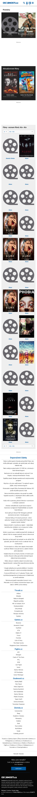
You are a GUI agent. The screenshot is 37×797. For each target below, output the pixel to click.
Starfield (18, 628)
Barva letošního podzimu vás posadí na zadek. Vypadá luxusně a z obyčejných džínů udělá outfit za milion (18, 495)
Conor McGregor (18, 675)
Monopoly (18, 718)
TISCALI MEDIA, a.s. (18, 792)
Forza (18, 635)
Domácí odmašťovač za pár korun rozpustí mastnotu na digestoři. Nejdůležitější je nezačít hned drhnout (18, 508)
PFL (18, 660)
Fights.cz (18, 649)
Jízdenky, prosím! (18, 733)
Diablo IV (18, 633)
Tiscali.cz (18, 590)
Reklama (3, 790)
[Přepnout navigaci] (27, 3)
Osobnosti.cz (18, 678)
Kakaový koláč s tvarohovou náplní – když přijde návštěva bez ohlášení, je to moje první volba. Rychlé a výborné (18, 527)
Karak (18, 731)
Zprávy (10, 738)
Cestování (25, 738)
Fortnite (18, 638)
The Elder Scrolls (18, 643)
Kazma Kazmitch (18, 689)
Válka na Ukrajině (18, 598)
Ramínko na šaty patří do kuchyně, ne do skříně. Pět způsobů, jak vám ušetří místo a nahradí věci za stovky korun (18, 541)
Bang (18, 713)
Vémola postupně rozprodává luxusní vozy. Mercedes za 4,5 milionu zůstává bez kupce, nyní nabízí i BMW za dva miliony (18, 582)
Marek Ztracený (18, 696)
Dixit (18, 723)
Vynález (18, 616)
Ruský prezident (18, 606)
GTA (18, 630)
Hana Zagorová (18, 686)
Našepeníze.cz (28, 745)
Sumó (18, 667)
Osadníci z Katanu (18, 716)
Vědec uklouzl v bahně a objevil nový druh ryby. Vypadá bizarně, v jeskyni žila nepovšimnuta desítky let (18, 563)
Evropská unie (18, 611)
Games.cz (18, 619)
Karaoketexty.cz (7, 743)
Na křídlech (18, 728)
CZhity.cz (20, 745)
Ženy (19, 738)
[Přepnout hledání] (24, 3)
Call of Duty (18, 640)
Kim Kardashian (18, 691)
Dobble (18, 721)
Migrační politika (19, 601)
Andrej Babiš (18, 681)
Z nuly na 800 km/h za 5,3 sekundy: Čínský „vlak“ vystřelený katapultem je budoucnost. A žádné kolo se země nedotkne (18, 575)
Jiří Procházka (18, 672)
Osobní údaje (15, 790)
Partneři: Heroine (18, 754)
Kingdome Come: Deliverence (18, 645)
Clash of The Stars (18, 657)
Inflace (19, 593)
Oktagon (18, 655)
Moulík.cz (31, 743)
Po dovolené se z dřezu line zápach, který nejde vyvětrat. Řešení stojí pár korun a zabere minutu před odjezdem (18, 549)
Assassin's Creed (18, 625)
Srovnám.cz (13, 747)
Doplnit (19, 768)
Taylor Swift (18, 699)
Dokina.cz (13, 745)
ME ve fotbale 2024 (18, 603)
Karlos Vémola (18, 670)
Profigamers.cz (9, 741)
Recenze (18, 623)
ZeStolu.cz (18, 741)
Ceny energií (18, 608)
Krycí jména (18, 726)
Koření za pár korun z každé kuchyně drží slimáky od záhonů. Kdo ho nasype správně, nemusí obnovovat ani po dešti (18, 534)
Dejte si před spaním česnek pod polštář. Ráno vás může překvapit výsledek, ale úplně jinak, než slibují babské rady (18, 463)
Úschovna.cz (17, 743)
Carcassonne (18, 711)
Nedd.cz (24, 743)
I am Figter (18, 665)
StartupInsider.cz (23, 747)
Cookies (9, 790)
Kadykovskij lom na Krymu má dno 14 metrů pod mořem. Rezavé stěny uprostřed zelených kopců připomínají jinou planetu (18, 556)
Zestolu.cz (18, 707)
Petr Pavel (18, 684)
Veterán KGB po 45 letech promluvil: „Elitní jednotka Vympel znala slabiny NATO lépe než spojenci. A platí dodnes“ (18, 520)
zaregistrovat (19, 762)
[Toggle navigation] (32, 3)
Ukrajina (18, 596)
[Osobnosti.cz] (10, 3)
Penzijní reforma (18, 613)
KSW (18, 662)
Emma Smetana (18, 701)
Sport (15, 738)
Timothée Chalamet (18, 704)
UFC (18, 652)
